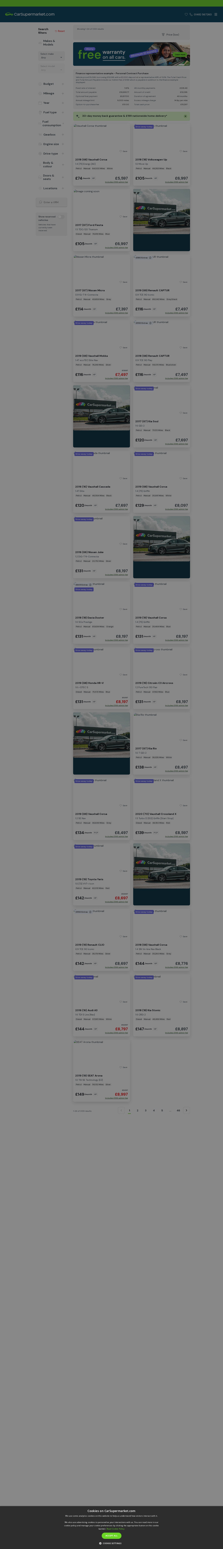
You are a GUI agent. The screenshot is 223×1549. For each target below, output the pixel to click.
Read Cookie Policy (115, 1528)
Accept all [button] (111, 1535)
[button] (111, 1543)
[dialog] (111, 1527)
